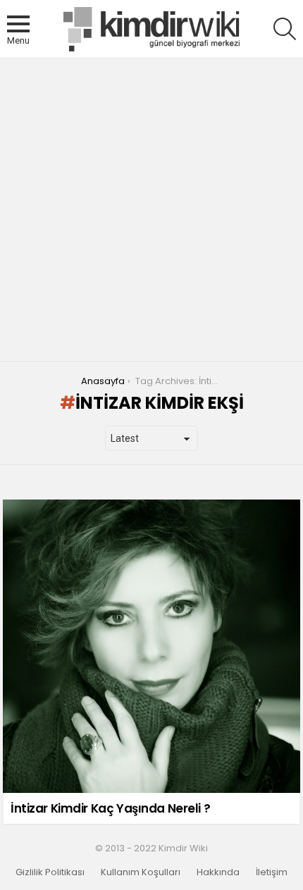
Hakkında (218, 872)
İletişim (271, 872)
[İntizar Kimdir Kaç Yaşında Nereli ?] (151, 646)
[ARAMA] (284, 28)
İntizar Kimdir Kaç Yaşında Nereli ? (110, 808)
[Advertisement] (151, 209)
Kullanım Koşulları (140, 872)
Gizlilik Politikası (50, 872)
